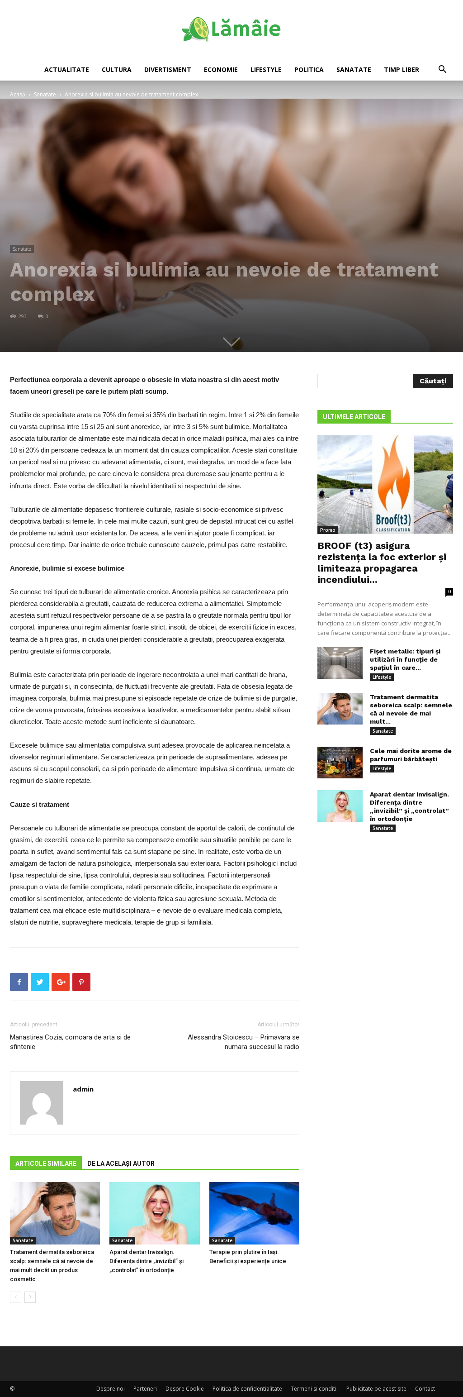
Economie (221, 69)
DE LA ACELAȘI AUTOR (121, 1163)
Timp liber (401, 69)
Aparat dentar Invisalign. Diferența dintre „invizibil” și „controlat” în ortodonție (146, 1261)
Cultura (117, 69)
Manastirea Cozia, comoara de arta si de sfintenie (70, 1042)
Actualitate (66, 69)
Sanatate (353, 69)
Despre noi (110, 1388)
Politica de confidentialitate (247, 1388)
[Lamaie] (231, 30)
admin (83, 1088)
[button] (442, 70)
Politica (309, 69)
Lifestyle (266, 69)
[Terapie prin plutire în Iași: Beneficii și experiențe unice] (254, 1213)
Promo (327, 530)
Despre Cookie (184, 1388)
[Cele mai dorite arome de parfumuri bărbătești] (340, 762)
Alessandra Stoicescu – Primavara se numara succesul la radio (243, 1042)
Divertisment (167, 69)
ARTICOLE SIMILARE (45, 1163)
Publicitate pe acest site (376, 1388)
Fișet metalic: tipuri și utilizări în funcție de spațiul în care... (405, 659)
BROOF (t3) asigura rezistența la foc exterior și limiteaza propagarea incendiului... (381, 562)
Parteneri (145, 1388)
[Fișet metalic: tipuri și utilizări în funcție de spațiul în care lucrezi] (340, 663)
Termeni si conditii (314, 1388)
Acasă (17, 94)
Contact (425, 1388)
